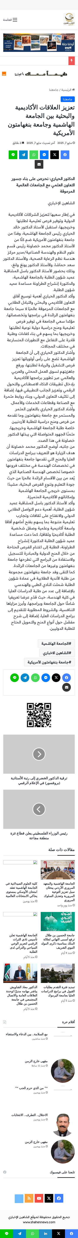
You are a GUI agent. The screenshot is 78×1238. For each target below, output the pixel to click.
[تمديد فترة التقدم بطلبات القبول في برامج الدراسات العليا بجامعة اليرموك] (58, 973)
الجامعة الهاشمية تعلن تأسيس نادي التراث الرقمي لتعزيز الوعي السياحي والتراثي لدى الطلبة (23, 943)
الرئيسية (66, 89)
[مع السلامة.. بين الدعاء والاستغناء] (63, 1044)
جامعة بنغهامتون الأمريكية (48, 662)
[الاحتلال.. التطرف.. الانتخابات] (63, 1125)
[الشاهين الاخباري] (69, 19)
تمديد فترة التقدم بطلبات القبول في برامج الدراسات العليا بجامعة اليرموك (58, 991)
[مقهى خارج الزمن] (63, 1071)
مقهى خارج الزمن (36, 1061)
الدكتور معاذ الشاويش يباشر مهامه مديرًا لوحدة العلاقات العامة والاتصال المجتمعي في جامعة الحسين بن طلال (21, 995)
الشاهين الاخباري (56, 653)
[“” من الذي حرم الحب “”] (63, 1098)
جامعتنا (53, 89)
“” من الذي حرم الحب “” (31, 1088)
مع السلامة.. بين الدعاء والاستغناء (27, 1034)
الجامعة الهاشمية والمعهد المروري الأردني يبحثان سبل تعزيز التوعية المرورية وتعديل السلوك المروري (59, 892)
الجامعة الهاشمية (55, 643)
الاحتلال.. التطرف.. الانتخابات (29, 1115)
